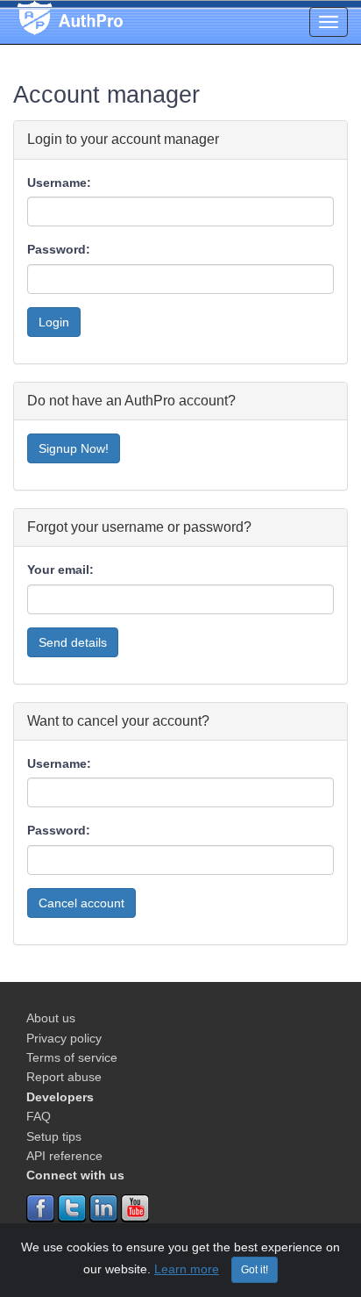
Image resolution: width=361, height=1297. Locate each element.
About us (50, 1018)
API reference (64, 1156)
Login (54, 322)
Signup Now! (74, 448)
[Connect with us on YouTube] (135, 1207)
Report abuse (64, 1077)
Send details (73, 642)
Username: (59, 183)
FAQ (38, 1116)
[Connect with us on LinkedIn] (103, 1207)
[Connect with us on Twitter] (72, 1207)
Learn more (186, 1269)
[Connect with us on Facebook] (40, 1207)
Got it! (254, 1270)
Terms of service (71, 1057)
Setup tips (53, 1136)
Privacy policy (64, 1038)
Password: (58, 249)
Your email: (60, 570)
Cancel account (81, 903)
